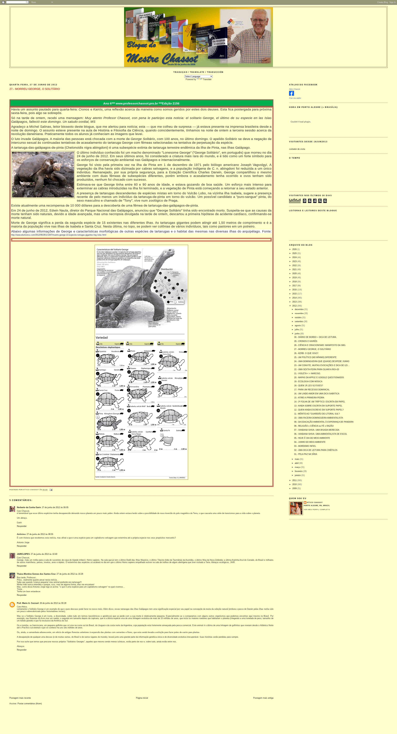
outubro (298, 317)
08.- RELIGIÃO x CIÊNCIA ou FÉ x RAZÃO (314, 426)
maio (297, 459)
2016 (294, 289)
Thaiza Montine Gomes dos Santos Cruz (36, 574)
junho (297, 333)
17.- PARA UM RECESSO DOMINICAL (312, 389)
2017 (294, 285)
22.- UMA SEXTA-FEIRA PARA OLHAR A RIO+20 (316, 369)
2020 (294, 273)
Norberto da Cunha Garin (29, 507)
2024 (294, 257)
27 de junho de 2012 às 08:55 (40, 534)
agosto (298, 325)
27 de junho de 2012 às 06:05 (55, 507)
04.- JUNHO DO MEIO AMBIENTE (310, 442)
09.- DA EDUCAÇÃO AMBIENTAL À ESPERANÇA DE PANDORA (324, 422)
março (298, 467)
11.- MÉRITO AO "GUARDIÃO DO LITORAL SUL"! (317, 414)
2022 (294, 265)
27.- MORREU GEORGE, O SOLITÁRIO (312, 349)
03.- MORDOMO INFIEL (305, 446)
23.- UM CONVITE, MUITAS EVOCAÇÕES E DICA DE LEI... (322, 365)
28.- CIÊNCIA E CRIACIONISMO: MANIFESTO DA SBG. (320, 345)
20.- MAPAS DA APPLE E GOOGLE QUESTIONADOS (319, 377)
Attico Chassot (294, 89)
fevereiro (299, 471)
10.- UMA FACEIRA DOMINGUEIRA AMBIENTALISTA (318, 418)
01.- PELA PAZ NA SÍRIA (305, 454)
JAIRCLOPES (23, 554)
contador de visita (297, 149)
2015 (294, 294)
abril (297, 463)
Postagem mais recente (20, 698)
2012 (294, 306)
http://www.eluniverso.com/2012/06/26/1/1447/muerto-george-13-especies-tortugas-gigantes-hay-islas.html (58, 235)
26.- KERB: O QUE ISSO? (306, 353)
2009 (294, 488)
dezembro (299, 309)
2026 (294, 249)
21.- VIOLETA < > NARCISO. (307, 373)
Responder (22, 526)
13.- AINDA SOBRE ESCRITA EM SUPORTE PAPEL (318, 406)
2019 (294, 277)
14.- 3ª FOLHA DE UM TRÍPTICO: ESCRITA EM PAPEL (319, 402)
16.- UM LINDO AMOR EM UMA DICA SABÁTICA (316, 393)
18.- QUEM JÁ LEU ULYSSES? (308, 385)
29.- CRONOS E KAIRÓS (305, 341)
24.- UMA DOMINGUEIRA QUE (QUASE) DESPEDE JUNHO (321, 361)
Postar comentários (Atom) (30, 703)
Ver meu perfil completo (317, 509)
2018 (294, 281)
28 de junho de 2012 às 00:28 (53, 603)
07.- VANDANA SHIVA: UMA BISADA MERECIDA (316, 430)
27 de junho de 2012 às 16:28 (70, 574)
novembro (299, 313)
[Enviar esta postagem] (51, 490)
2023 (294, 261)
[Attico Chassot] (291, 95)
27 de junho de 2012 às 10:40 (44, 554)
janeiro (298, 475)
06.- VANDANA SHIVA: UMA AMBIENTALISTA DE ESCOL (320, 434)
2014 (294, 298)
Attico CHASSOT (315, 502)
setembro (299, 321)
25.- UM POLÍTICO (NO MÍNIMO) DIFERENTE (315, 357)
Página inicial (142, 698)
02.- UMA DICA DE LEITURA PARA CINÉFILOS (315, 450)
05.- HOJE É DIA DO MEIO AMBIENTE (312, 438)
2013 (294, 302)
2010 (294, 484)
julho (297, 329)
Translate (207, 79)
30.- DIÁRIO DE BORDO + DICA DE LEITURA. (315, 337)
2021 (294, 269)
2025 (294, 253)
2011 (294, 480)
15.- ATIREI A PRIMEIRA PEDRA (309, 397)
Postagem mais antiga (263, 698)
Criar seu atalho (295, 98)
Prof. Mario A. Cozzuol (28, 603)
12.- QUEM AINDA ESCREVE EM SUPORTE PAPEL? (318, 410)
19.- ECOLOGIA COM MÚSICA (308, 381)
